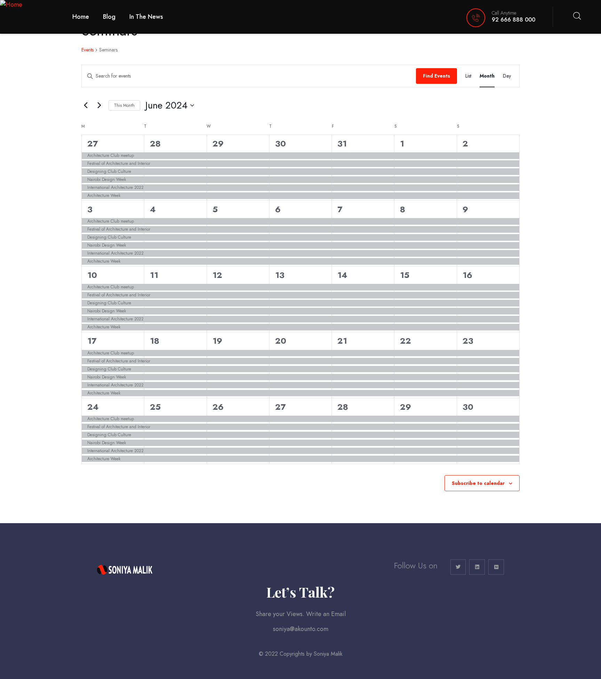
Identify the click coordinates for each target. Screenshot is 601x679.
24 (93, 407)
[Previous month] (85, 105)
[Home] (11, 4)
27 (92, 143)
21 (342, 341)
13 (280, 275)
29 (218, 143)
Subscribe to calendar (478, 483)
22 (405, 341)
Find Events (436, 75)
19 (217, 341)
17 (91, 341)
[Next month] (99, 105)
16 (467, 275)
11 (154, 275)
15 (404, 275)
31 (342, 143)
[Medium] (496, 567)
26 (218, 407)
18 (154, 341)
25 (155, 407)
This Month (124, 105)
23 (468, 341)
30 (280, 143)
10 (92, 275)
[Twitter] (458, 567)
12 (217, 275)
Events (87, 50)
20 (280, 341)
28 (155, 143)
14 (342, 275)
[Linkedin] (477, 567)
